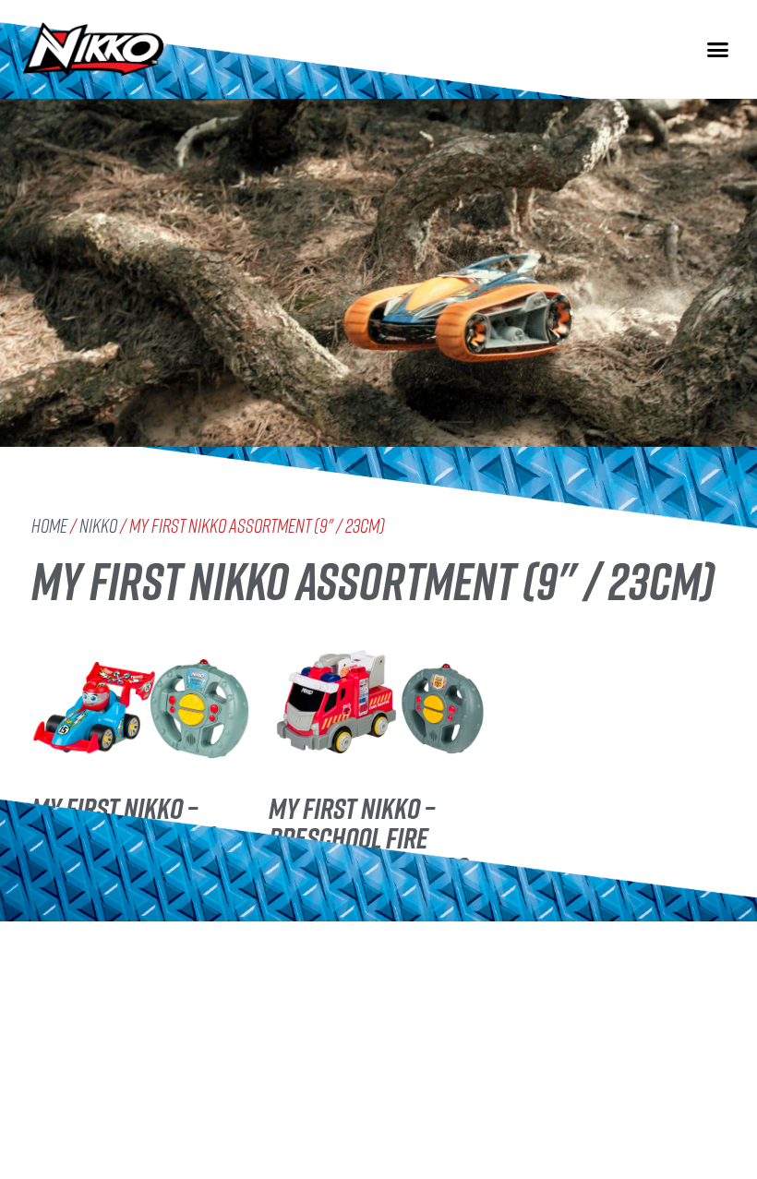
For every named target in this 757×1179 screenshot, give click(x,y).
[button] (718, 49)
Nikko (98, 525)
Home (49, 525)
